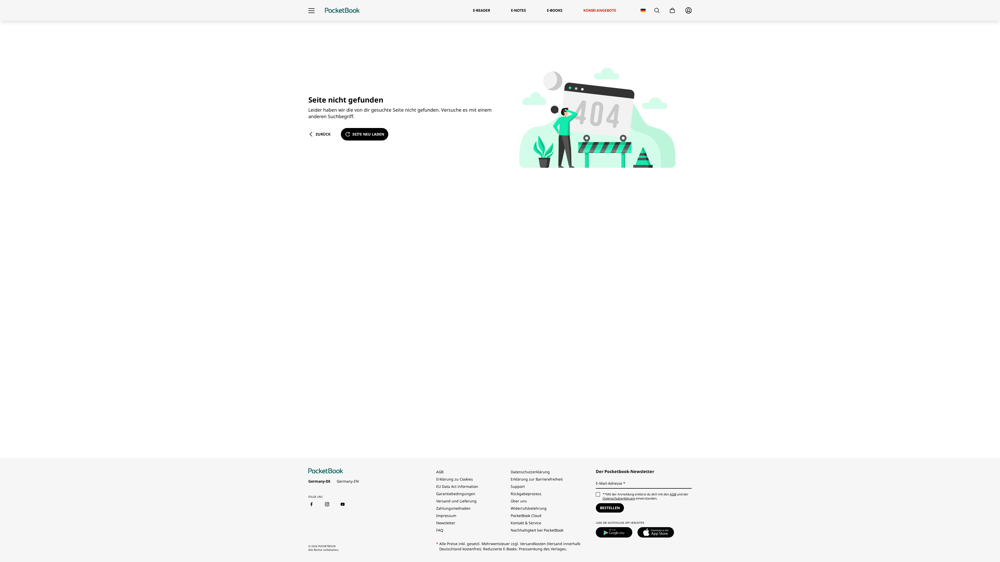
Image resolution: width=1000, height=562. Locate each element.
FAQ (439, 530)
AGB (439, 471)
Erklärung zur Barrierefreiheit (537, 479)
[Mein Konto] (688, 10)
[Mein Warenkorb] (672, 10)
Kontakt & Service (526, 522)
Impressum (446, 515)
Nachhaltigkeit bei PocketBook (537, 530)
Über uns (519, 501)
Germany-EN (348, 481)
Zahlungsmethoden (453, 508)
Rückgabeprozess (526, 493)
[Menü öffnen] (311, 10)
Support (518, 486)
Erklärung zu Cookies (455, 479)
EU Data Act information (457, 486)
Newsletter (445, 522)
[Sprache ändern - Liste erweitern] (643, 10)
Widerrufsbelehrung (529, 508)
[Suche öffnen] (656, 10)
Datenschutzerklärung (530, 471)
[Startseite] (342, 10)
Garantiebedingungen (455, 493)
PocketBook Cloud (526, 515)
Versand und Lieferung (456, 501)
